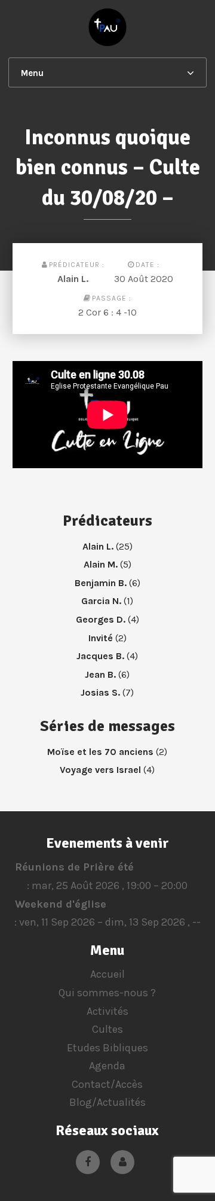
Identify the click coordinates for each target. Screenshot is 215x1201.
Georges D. (100, 619)
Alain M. (101, 564)
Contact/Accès (107, 1084)
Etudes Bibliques (107, 1047)
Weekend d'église (60, 904)
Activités (107, 1011)
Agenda (107, 1065)
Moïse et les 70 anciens (100, 751)
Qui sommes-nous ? (107, 992)
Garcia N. (101, 600)
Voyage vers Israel (100, 769)
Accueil (107, 974)
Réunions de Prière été (74, 867)
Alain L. (72, 278)
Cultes (107, 1029)
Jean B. (100, 674)
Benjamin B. (101, 583)
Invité (100, 638)
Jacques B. (100, 656)
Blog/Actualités (107, 1102)
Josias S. (100, 692)
